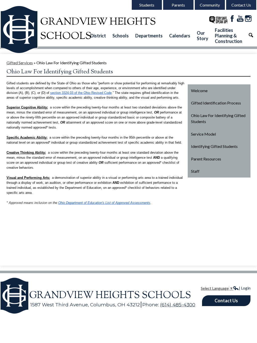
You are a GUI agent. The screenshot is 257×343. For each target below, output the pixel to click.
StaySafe (218, 20)
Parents (178, 5)
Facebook (232, 19)
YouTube (240, 19)
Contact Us (241, 5)
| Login (244, 287)
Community (210, 5)
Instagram (248, 19)
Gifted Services (20, 62)
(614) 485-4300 (177, 305)
